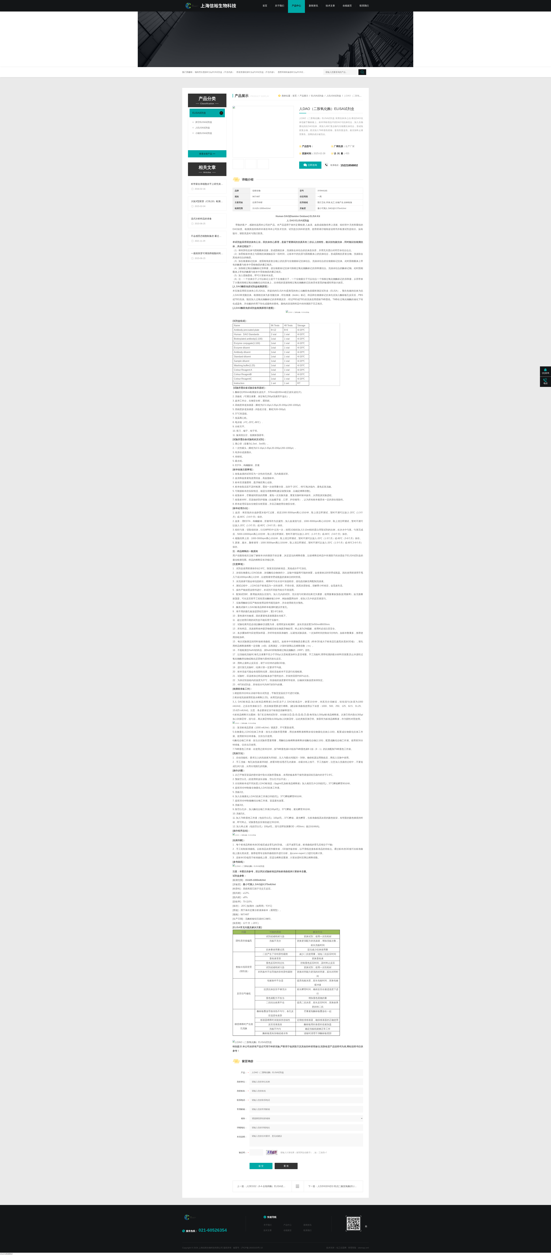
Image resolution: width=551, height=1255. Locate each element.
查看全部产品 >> (207, 154)
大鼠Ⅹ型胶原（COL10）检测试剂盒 (209, 201)
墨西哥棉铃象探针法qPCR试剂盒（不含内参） (298, 72)
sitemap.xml (363, 1248)
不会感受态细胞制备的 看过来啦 (207, 236)
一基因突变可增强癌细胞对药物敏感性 (210, 253)
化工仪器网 (341, 1248)
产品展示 (304, 95)
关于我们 (279, 5)
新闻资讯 (313, 5)
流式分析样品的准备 (201, 218)
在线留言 (347, 5)
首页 (265, 5)
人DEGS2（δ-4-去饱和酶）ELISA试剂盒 (267, 1186)
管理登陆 (352, 1248)
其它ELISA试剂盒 (203, 122)
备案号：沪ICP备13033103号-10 (248, 1248)
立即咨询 (312, 165)
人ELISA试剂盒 (202, 127)
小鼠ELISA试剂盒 (203, 133)
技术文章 (330, 5)
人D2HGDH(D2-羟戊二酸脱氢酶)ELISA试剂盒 (340, 1186)
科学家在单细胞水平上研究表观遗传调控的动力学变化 (218, 184)
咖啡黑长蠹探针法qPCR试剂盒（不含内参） (214, 72)
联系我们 (364, 5)
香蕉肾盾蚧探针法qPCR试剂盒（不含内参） (256, 72)
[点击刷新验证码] (272, 1152)
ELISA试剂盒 (199, 113)
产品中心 (296, 5)
